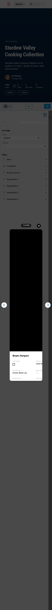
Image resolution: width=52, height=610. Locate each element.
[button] (4, 305)
